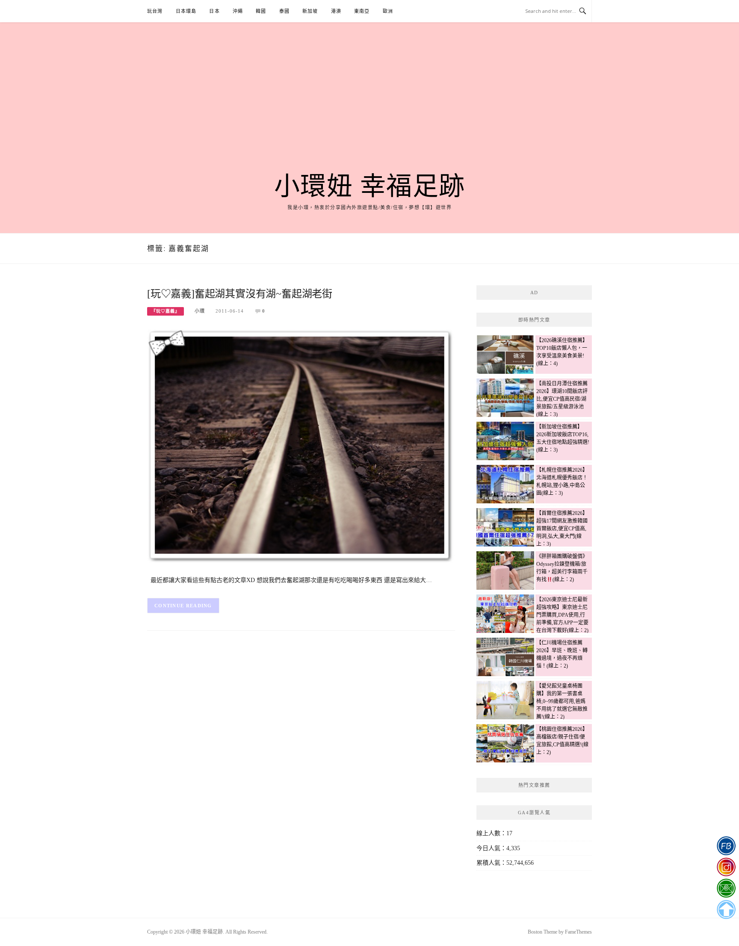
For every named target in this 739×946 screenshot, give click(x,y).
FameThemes (578, 932)
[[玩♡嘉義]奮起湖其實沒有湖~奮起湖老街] (301, 446)
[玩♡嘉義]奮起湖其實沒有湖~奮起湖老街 (239, 293)
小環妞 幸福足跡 (369, 186)
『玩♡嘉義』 (165, 311)
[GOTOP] (726, 909)
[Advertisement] (369, 108)
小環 (200, 310)
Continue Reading (183, 605)
